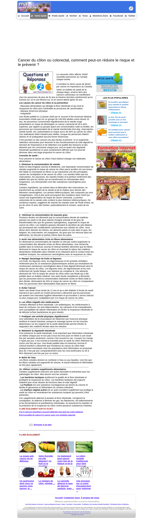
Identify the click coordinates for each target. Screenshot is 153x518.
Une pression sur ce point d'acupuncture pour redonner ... (83, 486)
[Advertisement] (76, 36)
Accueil (25, 16)
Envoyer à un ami (43, 425)
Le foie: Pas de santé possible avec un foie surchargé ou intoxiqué (118, 119)
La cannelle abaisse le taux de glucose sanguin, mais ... (65, 485)
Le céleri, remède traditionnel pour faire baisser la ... (82, 461)
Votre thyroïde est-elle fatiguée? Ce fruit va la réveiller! (45, 461)
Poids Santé (57, 16)
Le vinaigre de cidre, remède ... (46, 482)
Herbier (73, 16)
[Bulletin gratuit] (109, 91)
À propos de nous (90, 498)
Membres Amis (100, 16)
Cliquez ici (116, 112)
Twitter (131, 16)
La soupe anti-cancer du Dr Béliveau (27, 458)
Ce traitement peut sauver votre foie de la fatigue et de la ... (65, 461)
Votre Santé (40, 16)
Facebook (117, 16)
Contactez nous (72, 498)
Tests (85, 16)
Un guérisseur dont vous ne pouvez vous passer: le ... (27, 485)
